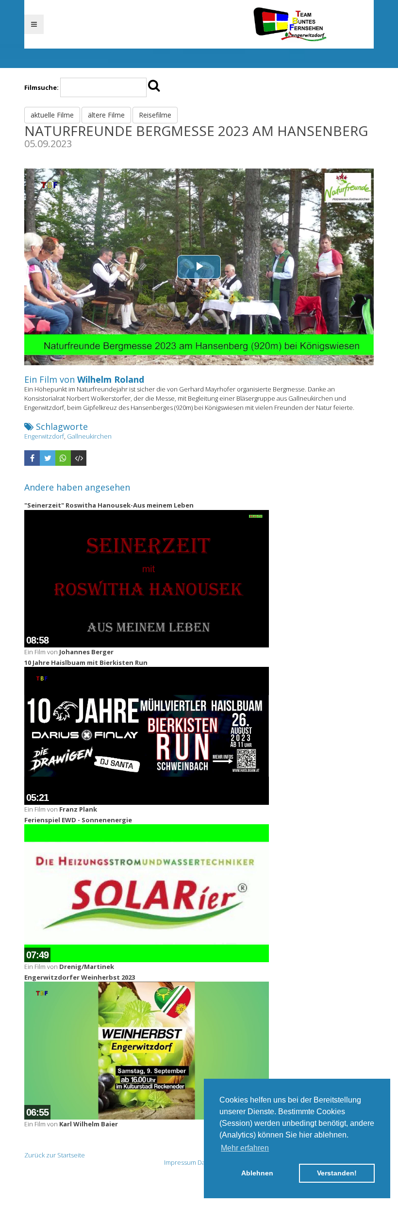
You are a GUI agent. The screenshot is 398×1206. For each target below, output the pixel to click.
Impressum (180, 1162)
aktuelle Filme (52, 114)
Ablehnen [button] (257, 1173)
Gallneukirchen (89, 436)
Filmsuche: (41, 87)
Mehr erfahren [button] (245, 1148)
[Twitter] (47, 458)
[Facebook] (32, 458)
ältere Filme (106, 114)
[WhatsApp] (63, 458)
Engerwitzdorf (44, 436)
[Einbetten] (78, 458)
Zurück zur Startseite (54, 1155)
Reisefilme (155, 114)
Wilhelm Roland (110, 379)
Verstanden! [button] (337, 1173)
